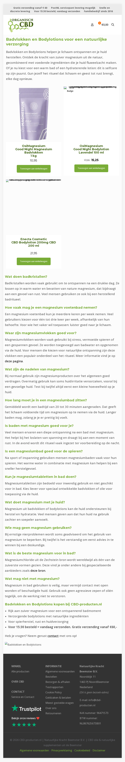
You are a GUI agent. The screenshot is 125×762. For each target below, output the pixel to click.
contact (53, 636)
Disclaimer (98, 750)
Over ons (50, 708)
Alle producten (20, 671)
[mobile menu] (81, 24)
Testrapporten (54, 687)
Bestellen (51, 676)
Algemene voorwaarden (60, 671)
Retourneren (53, 713)
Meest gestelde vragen (59, 703)
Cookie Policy (53, 692)
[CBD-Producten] (21, 24)
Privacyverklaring (61, 750)
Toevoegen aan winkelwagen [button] (33, 168)
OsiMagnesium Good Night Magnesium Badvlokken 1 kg (33, 151)
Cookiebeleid (82, 750)
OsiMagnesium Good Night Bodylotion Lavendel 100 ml (91, 149)
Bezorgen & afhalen (57, 682)
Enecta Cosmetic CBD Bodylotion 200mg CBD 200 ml (33, 242)
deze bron (37, 570)
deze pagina (14, 361)
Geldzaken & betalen (58, 697)
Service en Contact (22, 697)
